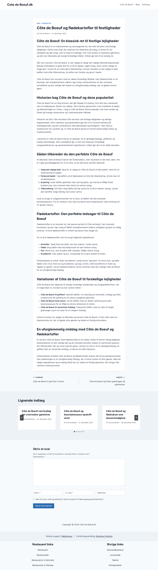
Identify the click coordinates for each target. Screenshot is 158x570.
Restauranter (43, 555)
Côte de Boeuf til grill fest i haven (48, 379)
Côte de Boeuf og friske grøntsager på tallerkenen (107, 381)
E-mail (69, 493)
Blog (138, 4)
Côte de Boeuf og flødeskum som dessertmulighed (116, 414)
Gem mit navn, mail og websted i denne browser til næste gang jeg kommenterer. (70, 499)
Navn (37, 493)
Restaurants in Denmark (43, 560)
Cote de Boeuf (126, 4)
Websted (101, 493)
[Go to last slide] (22, 417)
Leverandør (115, 555)
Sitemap (146, 4)
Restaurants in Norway (42, 565)
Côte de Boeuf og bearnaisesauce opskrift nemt (77, 414)
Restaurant (43, 550)
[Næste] (136, 417)
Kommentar (39, 457)
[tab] (74, 431)
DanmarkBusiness (115, 550)
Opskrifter (46, 23)
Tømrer (115, 560)
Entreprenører (115, 565)
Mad (38, 23)
